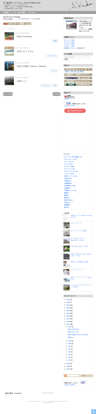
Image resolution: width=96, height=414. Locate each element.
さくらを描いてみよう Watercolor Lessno (79, 239)
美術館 (67, 205)
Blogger (51, 392)
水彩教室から (69, 185)
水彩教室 (6, 12)
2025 (68, 302)
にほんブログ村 (69, 105)
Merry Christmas (24, 36)
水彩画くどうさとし (71, 48)
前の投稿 (56, 94)
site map (32, 12)
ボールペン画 (69, 166)
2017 (68, 324)
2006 (68, 369)
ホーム (7, 395)
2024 (68, 305)
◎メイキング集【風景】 (73, 157)
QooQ (51, 402)
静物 (66, 193)
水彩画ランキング (69, 98)
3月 (69, 357)
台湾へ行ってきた (25, 51)
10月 (70, 343)
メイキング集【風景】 (19, 12)
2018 (68, 321)
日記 (67, 202)
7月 (69, 346)
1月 (69, 360)
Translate (37, 19)
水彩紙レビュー (70, 190)
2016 (68, 363)
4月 (69, 354)
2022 (68, 310)
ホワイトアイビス (71, 171)
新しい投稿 (8, 94)
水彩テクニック (70, 176)
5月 (69, 352)
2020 (68, 316)
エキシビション (52, 55)
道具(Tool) (68, 200)
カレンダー (68, 161)
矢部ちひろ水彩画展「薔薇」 (80, 262)
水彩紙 (67, 188)
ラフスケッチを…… (77, 269)
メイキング (69, 173)
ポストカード (69, 169)
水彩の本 (68, 178)
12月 (70, 327)
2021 (68, 313)
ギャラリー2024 (69, 40)
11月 (70, 341)
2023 (68, 308)
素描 (66, 195)
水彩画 (55, 41)
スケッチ (54, 70)
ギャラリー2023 (69, 42)
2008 (68, 366)
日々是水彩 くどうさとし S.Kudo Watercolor (22, 3)
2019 (68, 319)
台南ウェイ (22, 81)
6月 (69, 349)
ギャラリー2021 (69, 46)
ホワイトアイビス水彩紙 (79, 231)
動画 (67, 197)
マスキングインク (76, 223)
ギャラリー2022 (69, 44)
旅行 (55, 85)
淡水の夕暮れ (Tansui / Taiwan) (31, 66)
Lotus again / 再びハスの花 (79, 246)
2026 (68, 299)
